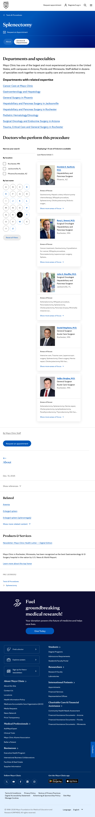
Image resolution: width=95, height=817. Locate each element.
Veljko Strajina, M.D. (66, 378)
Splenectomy (17, 24)
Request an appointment (17, 443)
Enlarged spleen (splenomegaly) (17, 517)
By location (7, 158)
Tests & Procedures (14, 15)
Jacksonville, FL (14, 168)
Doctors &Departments (21, 41)
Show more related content (15, 524)
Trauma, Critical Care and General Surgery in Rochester (33, 126)
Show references (10, 486)
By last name (8, 180)
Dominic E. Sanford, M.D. (66, 168)
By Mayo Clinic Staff (12, 433)
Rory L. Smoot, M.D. (66, 220)
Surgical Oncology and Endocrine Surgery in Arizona (31, 121)
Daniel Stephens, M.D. (67, 327)
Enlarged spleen (10, 511)
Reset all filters (12, 237)
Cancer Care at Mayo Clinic (18, 85)
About (8, 41)
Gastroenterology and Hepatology (21, 91)
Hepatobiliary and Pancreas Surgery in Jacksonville (31, 103)
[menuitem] (8, 42)
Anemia (6, 504)
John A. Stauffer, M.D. (66, 274)
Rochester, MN (14, 163)
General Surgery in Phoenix (18, 97)
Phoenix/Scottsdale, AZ (17, 173)
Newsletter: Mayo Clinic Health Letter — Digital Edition (27, 542)
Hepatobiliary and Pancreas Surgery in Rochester (30, 109)
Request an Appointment (17, 32)
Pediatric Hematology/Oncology (20, 115)
